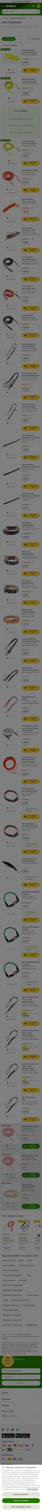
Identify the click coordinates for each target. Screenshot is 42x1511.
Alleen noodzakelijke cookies (21, 1507)
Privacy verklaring (32, 1489)
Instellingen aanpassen (21, 1494)
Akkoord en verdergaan (21, 1501)
